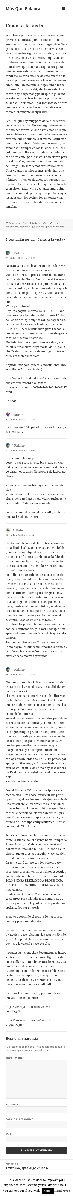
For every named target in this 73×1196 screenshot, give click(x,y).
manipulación (48, 226)
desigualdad (12, 226)
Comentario (15, 1058)
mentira (60, 226)
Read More (62, 1190)
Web (8, 1134)
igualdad (35, 226)
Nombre (12, 1104)
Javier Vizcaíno (39, 223)
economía (24, 226)
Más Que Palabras (24, 8)
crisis (55, 223)
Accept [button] (47, 1190)
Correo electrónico (21, 1119)
